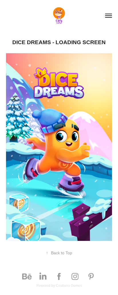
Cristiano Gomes (69, 286)
